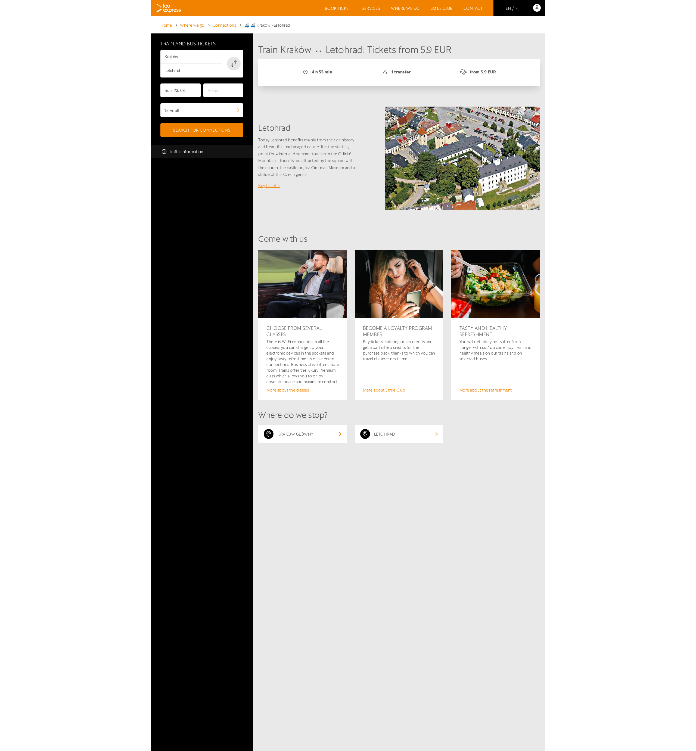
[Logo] (168, 8)
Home (166, 25)
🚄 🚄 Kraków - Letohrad (267, 25)
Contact (473, 8)
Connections (224, 25)
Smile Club (442, 8)
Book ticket (338, 8)
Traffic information (186, 152)
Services (371, 8)
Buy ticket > (269, 185)
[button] (234, 63)
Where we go (405, 8)
